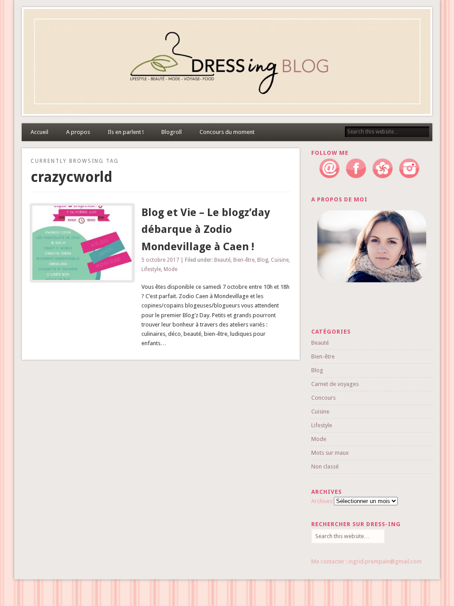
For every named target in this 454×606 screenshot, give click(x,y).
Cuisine (280, 260)
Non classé (325, 466)
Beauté (222, 260)
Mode (170, 269)
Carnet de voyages (335, 384)
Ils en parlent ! (126, 132)
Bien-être (243, 260)
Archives (322, 501)
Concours (323, 397)
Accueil (39, 132)
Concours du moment (227, 132)
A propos (78, 132)
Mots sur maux (330, 452)
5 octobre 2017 (160, 260)
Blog (262, 260)
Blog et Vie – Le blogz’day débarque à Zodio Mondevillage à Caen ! (205, 229)
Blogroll (171, 132)
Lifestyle (151, 269)
